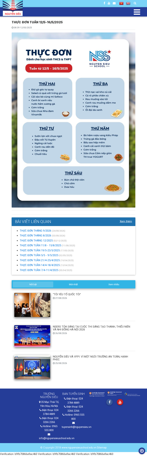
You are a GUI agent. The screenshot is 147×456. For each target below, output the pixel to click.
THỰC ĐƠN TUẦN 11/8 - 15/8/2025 (41, 245)
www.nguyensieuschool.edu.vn (79, 447)
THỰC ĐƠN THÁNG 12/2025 (36, 240)
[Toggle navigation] (137, 12)
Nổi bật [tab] (33, 284)
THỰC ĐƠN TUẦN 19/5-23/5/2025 (40, 250)
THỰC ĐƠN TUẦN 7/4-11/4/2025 (39, 270)
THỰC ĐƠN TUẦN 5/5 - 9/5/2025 (39, 255)
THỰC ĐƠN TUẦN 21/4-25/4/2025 (40, 260)
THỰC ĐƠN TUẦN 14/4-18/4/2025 (40, 265)
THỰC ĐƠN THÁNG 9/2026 (36, 230)
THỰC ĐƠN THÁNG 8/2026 (36, 235)
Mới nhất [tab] (73, 284)
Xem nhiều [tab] (113, 284)
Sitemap (102, 447)
